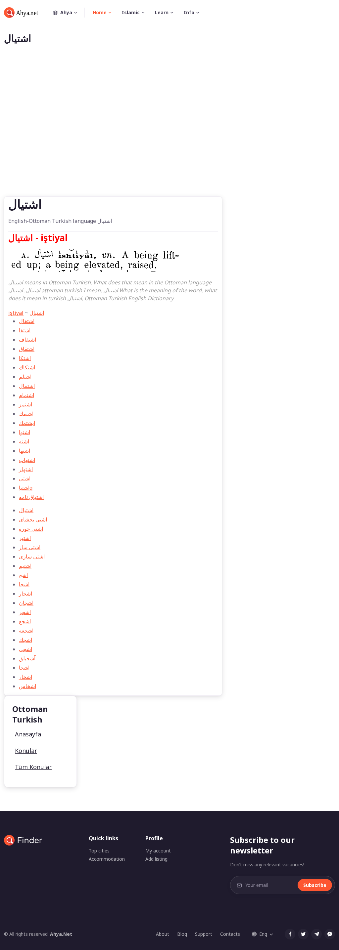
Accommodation (107, 859)
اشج (23, 575)
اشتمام (26, 395)
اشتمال (27, 386)
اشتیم (25, 565)
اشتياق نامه (31, 497)
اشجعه (26, 630)
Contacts (230, 934)
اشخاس (27, 686)
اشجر (25, 612)
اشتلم (25, 376)
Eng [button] (263, 934)
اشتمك (26, 413)
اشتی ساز (29, 547)
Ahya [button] (66, 12)
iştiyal (16, 312)
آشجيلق (27, 658)
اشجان (26, 602)
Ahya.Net (61, 934)
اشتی (24, 478)
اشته (24, 441)
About (162, 934)
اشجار (25, 593)
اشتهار (26, 469)
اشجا (24, 584)
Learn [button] (162, 12)
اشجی (25, 649)
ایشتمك (27, 423)
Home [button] (100, 12)
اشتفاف (27, 339)
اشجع (25, 621)
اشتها (24, 450)
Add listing (156, 859)
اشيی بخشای (33, 519)
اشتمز (25, 404)
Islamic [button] (131, 12)
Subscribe (314, 885)
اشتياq (25, 487)
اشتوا (24, 432)
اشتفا (24, 330)
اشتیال (36, 312)
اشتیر (25, 538)
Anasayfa (28, 734)
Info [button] (189, 12)
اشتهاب (27, 460)
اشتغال (26, 321)
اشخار (25, 677)
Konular (26, 751)
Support (203, 934)
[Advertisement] (169, 131)
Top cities (99, 850)
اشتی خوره (31, 528)
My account (158, 850)
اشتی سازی (32, 556)
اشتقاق (26, 348)
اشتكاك (27, 367)
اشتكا (25, 358)
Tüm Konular (33, 767)
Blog (182, 934)
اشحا (24, 667)
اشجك (25, 639)
